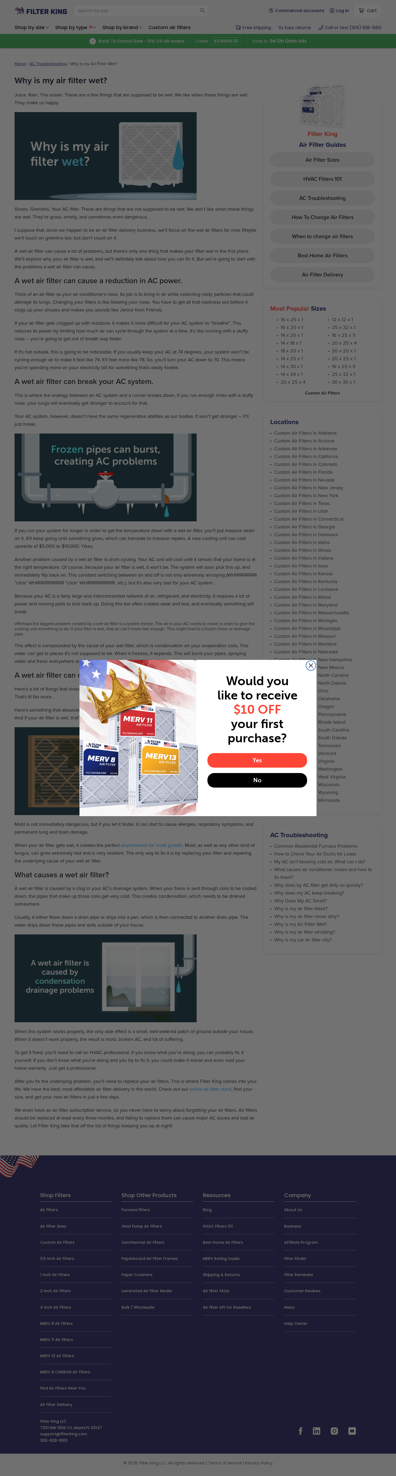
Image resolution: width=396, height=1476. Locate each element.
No (257, 780)
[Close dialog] (311, 665)
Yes (257, 760)
